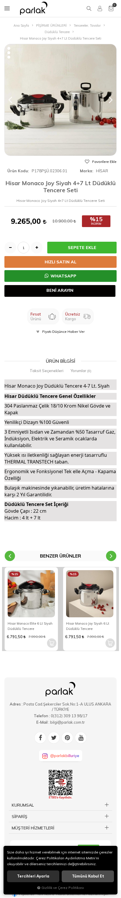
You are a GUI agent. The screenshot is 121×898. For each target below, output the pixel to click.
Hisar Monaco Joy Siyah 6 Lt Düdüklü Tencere (87, 626)
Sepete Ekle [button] (82, 247)
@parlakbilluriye (64, 755)
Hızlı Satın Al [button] (60, 262)
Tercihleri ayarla (33, 876)
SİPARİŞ (19, 816)
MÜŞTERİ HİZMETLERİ (33, 828)
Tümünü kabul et (88, 876)
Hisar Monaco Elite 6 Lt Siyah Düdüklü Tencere (30, 626)
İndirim (96, 223)
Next (111, 556)
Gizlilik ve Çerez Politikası (62, 887)
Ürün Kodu (17, 170)
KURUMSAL (23, 805)
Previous (10, 556)
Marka (86, 170)
